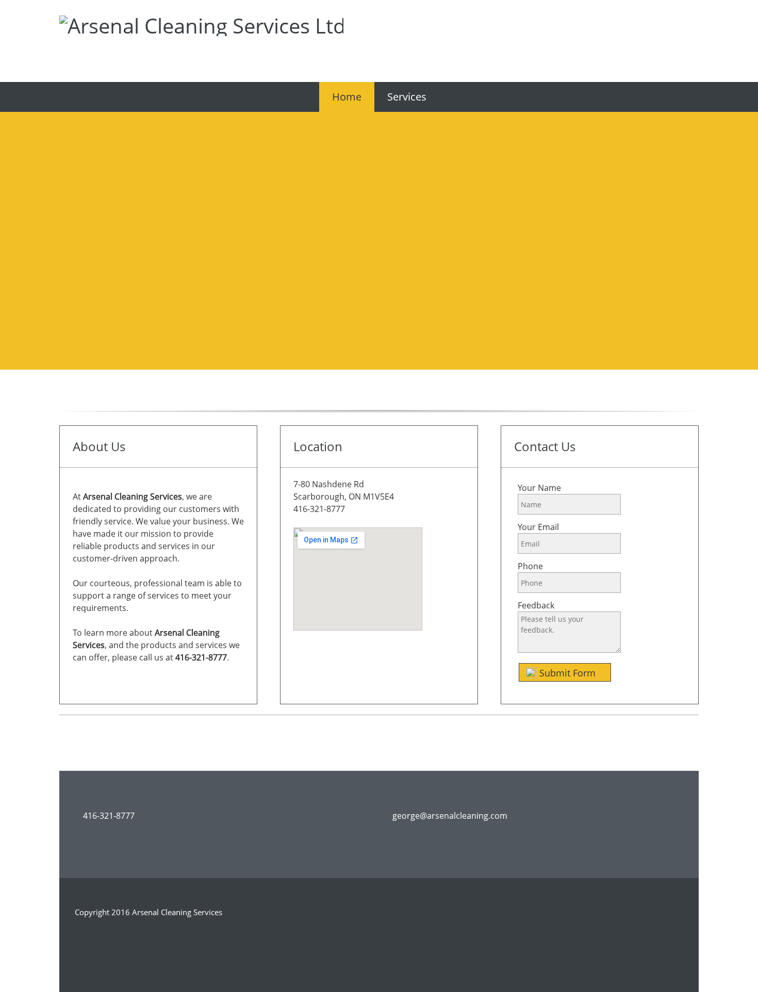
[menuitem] (346, 97)
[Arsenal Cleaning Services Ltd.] (72, 28)
